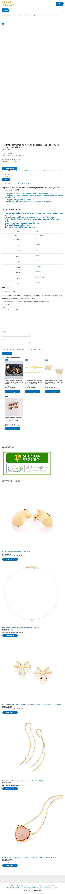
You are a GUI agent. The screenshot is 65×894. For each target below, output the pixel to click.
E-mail (4, 339)
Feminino (37, 260)
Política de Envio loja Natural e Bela (32, 887)
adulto (43, 170)
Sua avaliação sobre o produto (10, 309)
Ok (6, 179)
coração (48, 170)
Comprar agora (9, 168)
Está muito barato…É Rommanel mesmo (20, 227)
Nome (4, 331)
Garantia (34, 885)
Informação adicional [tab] (16, 183)
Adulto (37, 250)
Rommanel (38, 266)
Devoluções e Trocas (22, 885)
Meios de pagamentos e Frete (48, 885)
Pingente (37, 282)
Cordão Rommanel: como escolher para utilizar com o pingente (28, 202)
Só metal (37, 271)
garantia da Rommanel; (25, 200)
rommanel (59, 170)
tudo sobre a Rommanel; (21, 225)
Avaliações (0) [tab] (26, 183)
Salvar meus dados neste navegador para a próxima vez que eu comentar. (22, 349)
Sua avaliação (6, 305)
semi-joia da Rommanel (27, 194)
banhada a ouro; (46, 194)
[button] (62, 10)
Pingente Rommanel (32, 170)
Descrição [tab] (8, 183)
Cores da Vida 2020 (21, 170)
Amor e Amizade (39, 277)
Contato (11, 885)
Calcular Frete (5, 174)
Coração (37, 255)
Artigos (56, 887)
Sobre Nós (48, 887)
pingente (53, 170)
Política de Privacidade (13, 887)
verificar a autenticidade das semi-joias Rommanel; (36, 217)
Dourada (37, 244)
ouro (36, 239)
